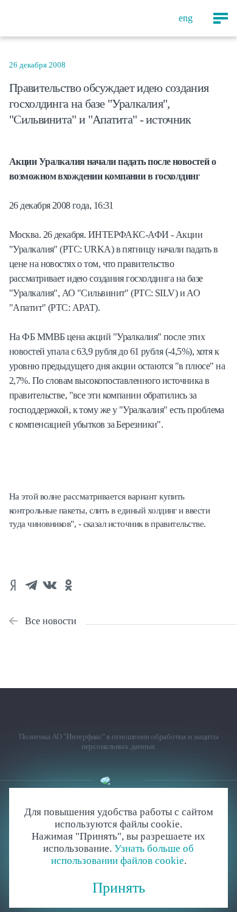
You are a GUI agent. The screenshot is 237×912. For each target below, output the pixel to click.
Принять (118, 888)
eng (186, 18)
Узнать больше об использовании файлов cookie (122, 854)
